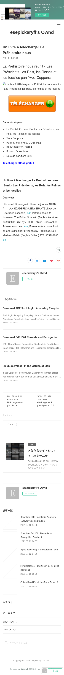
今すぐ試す (42, 15)
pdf (29, 213)
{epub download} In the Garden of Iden (26, 366)
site (5, 239)
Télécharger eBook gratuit (18, 163)
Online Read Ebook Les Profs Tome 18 (39, 582)
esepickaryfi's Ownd (32, 32)
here (25, 226)
